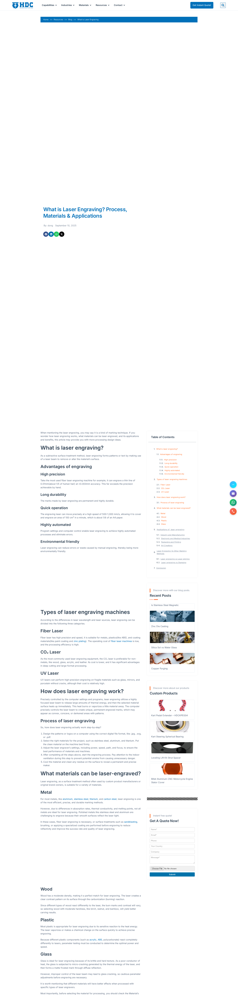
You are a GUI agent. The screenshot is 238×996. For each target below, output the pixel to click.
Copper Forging (159, 668)
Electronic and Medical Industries (175, 538)
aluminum (68, 799)
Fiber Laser (165, 485)
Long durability (171, 463)
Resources (58, 19)
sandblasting (130, 821)
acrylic (93, 939)
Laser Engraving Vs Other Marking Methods (171, 552)
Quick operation (171, 467)
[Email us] (233, 493)
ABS (100, 939)
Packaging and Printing (171, 542)
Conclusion (161, 568)
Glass (163, 524)
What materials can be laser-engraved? (174, 508)
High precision (170, 460)
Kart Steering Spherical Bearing (167, 736)
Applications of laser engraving (170, 530)
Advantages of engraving (171, 454)
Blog (70, 19)
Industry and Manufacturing (173, 535)
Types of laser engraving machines (172, 479)
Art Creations (167, 545)
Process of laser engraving (172, 503)
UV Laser (165, 492)
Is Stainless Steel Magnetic (165, 605)
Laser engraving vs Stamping (173, 563)
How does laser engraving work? (171, 497)
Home (45, 19)
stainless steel (81, 799)
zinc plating (80, 641)
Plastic (164, 521)
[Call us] (233, 511)
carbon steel (110, 799)
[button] (223, 5)
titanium (94, 799)
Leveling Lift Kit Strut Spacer (166, 757)
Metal (163, 513)
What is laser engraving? (167, 449)
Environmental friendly (174, 474)
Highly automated (172, 470)
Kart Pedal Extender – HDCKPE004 (169, 715)
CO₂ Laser (165, 488)
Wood (163, 517)
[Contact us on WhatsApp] (233, 502)
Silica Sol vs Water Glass (164, 647)
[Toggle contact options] (233, 484)
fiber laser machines (121, 641)
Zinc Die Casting (159, 626)
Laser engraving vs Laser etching (175, 559)
